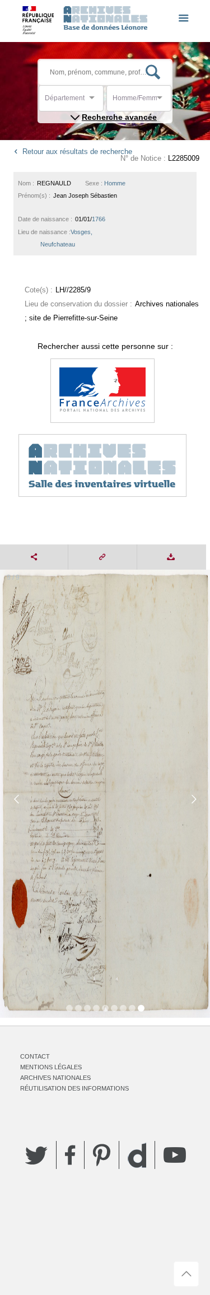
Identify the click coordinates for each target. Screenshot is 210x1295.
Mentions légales (51, 1067)
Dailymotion (137, 1155)
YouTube (175, 1155)
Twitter (36, 1155)
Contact (35, 1056)
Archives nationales (55, 1077)
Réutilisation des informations (74, 1088)
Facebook (70, 1155)
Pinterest (101, 1155)
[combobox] (95, 101)
